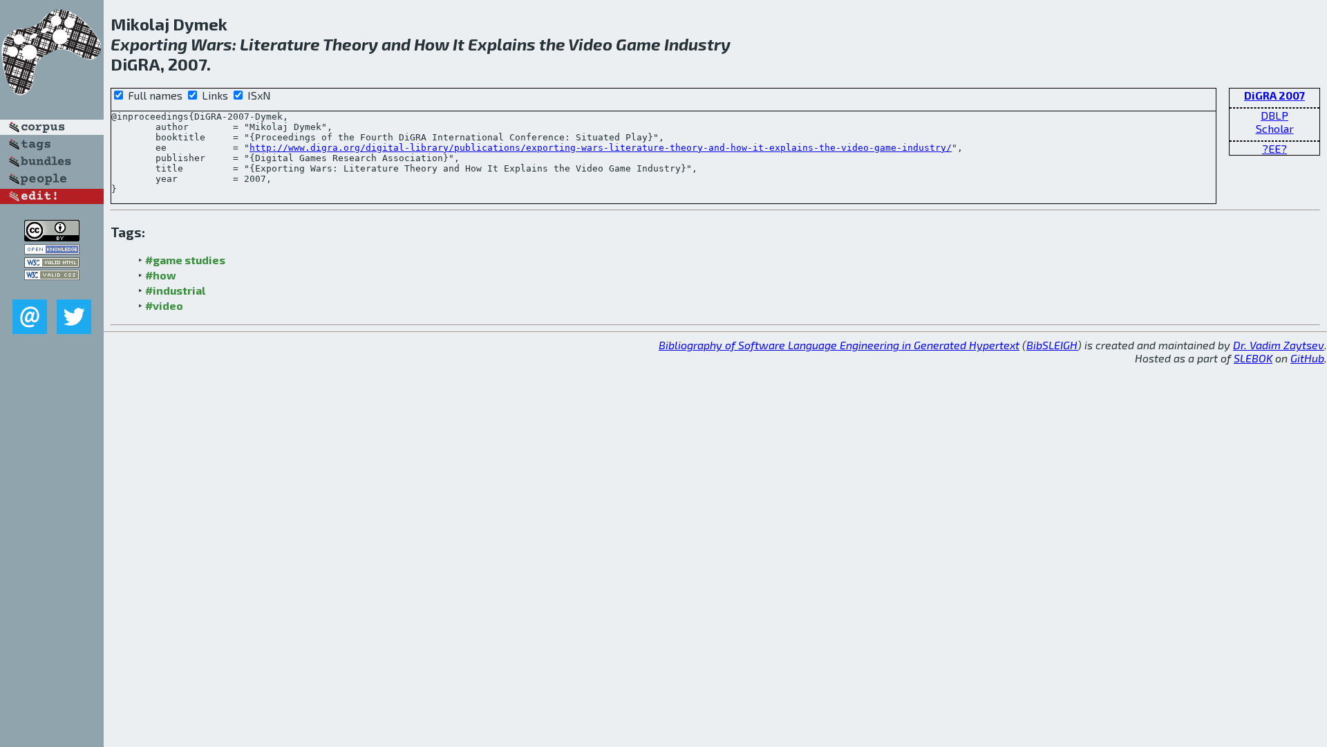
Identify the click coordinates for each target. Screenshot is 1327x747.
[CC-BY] (51, 236)
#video (164, 305)
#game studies (185, 259)
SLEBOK (1253, 358)
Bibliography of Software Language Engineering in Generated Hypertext (839, 344)
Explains (502, 44)
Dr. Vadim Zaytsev (1278, 344)
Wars (211, 44)
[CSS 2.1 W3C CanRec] (51, 289)
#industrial (175, 290)
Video (590, 44)
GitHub (1307, 358)
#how (160, 275)
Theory (350, 44)
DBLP (1274, 115)
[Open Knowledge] (51, 250)
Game (638, 44)
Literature (280, 44)
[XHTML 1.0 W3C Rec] (51, 263)
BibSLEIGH (1051, 344)
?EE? (1274, 148)
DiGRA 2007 (1274, 95)
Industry (697, 44)
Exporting (149, 44)
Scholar (1275, 128)
